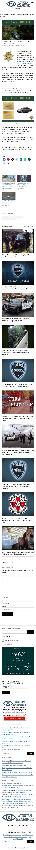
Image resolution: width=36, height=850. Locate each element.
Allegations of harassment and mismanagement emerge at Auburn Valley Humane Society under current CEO (17, 786)
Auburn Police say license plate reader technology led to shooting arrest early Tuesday (15, 353)
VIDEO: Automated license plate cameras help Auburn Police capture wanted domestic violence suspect (18, 452)
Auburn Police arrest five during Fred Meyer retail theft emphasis (17, 256)
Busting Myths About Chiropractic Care (14, 765)
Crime (11, 213)
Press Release (19, 217)
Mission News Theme (13, 847)
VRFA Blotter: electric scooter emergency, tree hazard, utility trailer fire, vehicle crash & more (18, 418)
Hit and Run (5, 217)
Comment (4, 575)
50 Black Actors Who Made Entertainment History (17, 772)
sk (2, 784)
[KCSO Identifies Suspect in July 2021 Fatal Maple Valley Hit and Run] (8, 178)
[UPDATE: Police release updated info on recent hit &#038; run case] (8, 196)
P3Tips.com (17, 139)
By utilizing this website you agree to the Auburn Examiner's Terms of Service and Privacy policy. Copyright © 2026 (18, 837)
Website (4, 606)
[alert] (18, 640)
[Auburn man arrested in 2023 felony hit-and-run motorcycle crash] (24, 178)
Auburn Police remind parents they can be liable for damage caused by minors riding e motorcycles (17, 486)
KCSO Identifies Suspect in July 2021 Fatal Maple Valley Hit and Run (8, 184)
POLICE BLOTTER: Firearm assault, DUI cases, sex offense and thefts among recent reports (17, 288)
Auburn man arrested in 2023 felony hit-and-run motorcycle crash (23, 184)
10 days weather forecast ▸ (18, 673)
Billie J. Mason (6, 799)
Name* (3, 595)
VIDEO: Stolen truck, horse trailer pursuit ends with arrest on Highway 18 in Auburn (18, 553)
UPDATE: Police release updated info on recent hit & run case (8, 202)
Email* (3, 600)
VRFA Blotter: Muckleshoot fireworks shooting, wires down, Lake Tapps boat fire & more (17, 520)
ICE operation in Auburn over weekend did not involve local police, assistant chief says (18, 385)
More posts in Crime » (29, 226)
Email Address (6, 687)
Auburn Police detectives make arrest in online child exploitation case (15, 320)
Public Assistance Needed (9, 219)
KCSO (12, 217)
